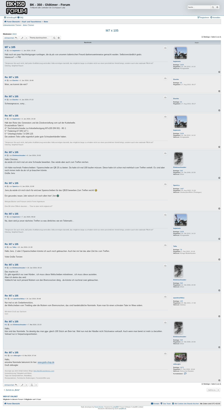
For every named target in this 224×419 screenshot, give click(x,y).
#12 (6, 355)
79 (181, 249)
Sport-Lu (176, 185)
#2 (6, 80)
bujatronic (177, 61)
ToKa (175, 246)
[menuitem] (20, 17)
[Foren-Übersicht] (17, 8)
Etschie (176, 79)
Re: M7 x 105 (11, 77)
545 (181, 170)
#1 (6, 50)
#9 (6, 268)
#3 (6, 99)
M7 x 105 (112, 30)
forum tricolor (98, 407)
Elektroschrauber (179, 167)
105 (181, 301)
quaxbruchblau (178, 298)
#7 (6, 217)
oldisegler (177, 364)
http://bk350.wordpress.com (43, 371)
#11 (6, 324)
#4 (6, 119)
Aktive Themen (28, 25)
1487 (182, 188)
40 (181, 83)
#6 (6, 186)
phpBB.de (122, 408)
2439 (182, 65)
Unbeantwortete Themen (12, 25)
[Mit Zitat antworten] (165, 48)
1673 (182, 367)
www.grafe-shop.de (46, 362)
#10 (6, 299)
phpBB (115, 407)
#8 (6, 247)
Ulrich (14, 34)
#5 (6, 155)
